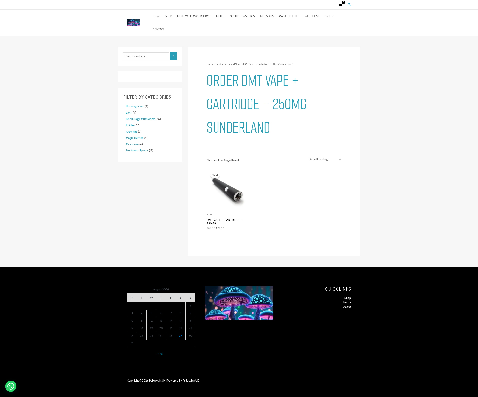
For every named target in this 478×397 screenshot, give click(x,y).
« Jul (160, 353)
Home (156, 16)
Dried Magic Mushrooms (193, 16)
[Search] (173, 56)
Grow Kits (267, 16)
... (144, 385)
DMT (327, 16)
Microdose (312, 16)
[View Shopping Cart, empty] (340, 4)
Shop (168, 16)
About (347, 307)
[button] (349, 4)
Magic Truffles (289, 16)
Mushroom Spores (242, 16)
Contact (158, 29)
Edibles (219, 16)
